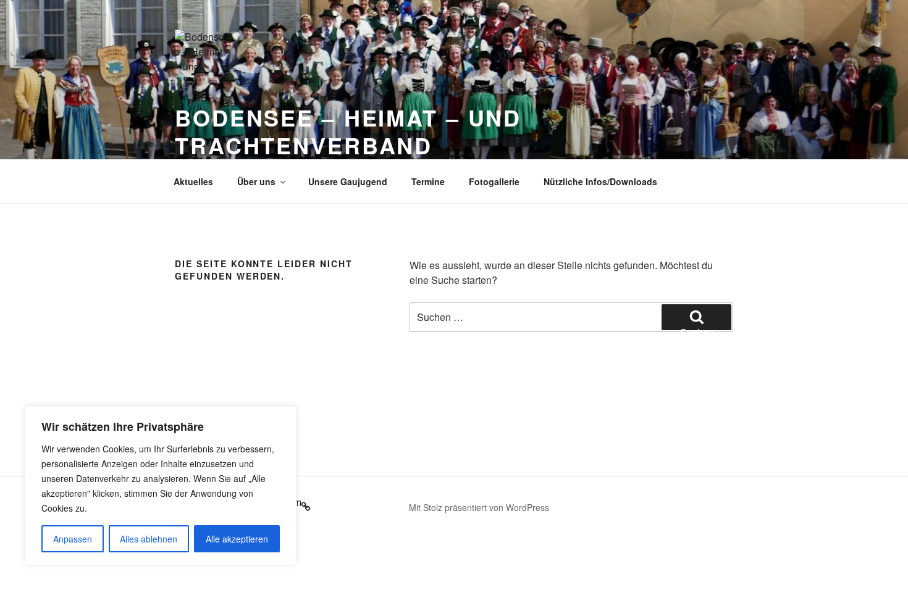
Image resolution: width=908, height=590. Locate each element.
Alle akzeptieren (237, 539)
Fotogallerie (494, 181)
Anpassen (72, 539)
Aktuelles (193, 181)
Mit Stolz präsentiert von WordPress (479, 507)
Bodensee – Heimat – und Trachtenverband (348, 131)
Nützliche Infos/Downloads (600, 181)
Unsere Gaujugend (347, 181)
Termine (428, 181)
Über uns (256, 181)
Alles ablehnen (148, 539)
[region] (160, 485)
